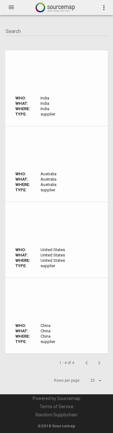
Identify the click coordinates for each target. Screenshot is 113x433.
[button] (90, 380)
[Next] (99, 363)
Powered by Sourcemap (56, 398)
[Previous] (86, 363)
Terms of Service (56, 406)
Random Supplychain (56, 414)
